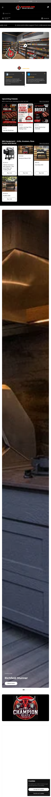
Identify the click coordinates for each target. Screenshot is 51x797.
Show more (11, 683)
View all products (44, 101)
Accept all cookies (39, 789)
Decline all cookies (38, 793)
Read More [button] (8, 83)
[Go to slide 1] (24, 86)
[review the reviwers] (23, 73)
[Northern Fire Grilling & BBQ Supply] (25, 7)
